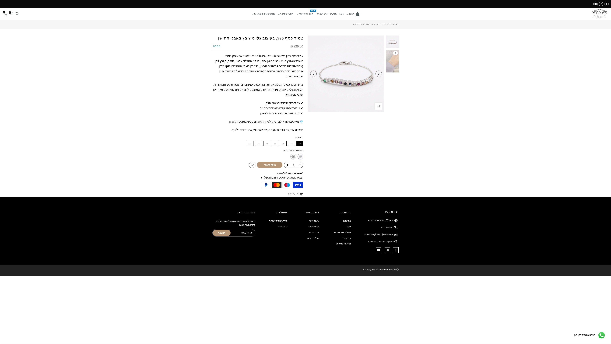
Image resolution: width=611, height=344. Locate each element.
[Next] (313, 74)
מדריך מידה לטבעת (278, 220)
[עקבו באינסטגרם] (601, 4)
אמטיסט (236, 66)
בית (397, 24)
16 (300, 143)
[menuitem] (353, 14)
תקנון (348, 226)
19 (275, 143)
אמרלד (247, 61)
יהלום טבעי (300, 156)
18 (283, 143)
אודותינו (347, 220)
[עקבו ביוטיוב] (595, 4)
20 (267, 143)
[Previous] (379, 74)
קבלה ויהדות (313, 238)
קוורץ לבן (293, 156)
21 (258, 143)
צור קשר (347, 238)
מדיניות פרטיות (343, 243)
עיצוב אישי (314, 220)
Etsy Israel (282, 226)
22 (250, 143)
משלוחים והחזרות (342, 232)
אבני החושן (314, 232)
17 (291, 143)
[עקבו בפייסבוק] (606, 4)
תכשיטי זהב (313, 226)
